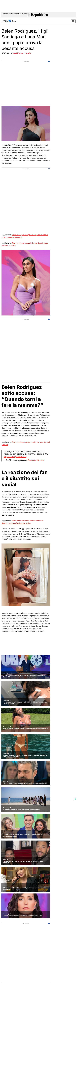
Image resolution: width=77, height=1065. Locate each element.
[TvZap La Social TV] (9, 21)
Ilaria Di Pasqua (18, 53)
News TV (28, 53)
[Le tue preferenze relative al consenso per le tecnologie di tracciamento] (75, 799)
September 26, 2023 (36, 460)
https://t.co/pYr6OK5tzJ (15, 456)
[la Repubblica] (38, 15)
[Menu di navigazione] (73, 21)
